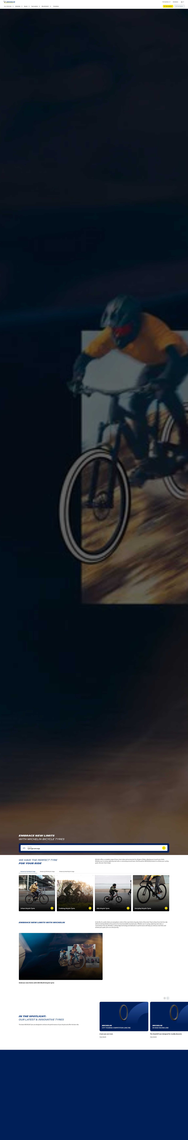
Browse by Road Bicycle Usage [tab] (66, 871)
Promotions (56, 6)
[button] (94, 848)
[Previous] (164, 998)
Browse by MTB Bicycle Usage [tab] (47, 871)
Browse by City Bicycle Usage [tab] (28, 871)
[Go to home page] (9, 2)
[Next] (168, 998)
